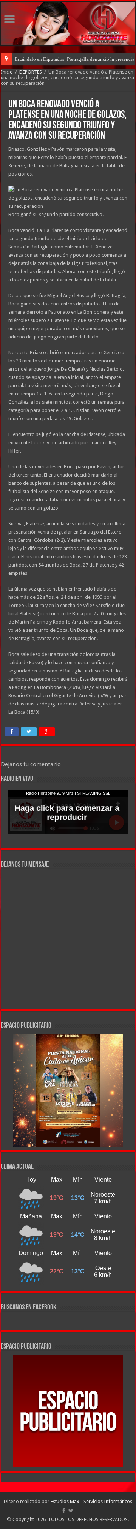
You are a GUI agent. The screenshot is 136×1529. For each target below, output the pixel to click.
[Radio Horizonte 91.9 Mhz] (68, 23)
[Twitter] (71, 1510)
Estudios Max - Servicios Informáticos (91, 1501)
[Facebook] (64, 1510)
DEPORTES (30, 72)
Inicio (7, 72)
